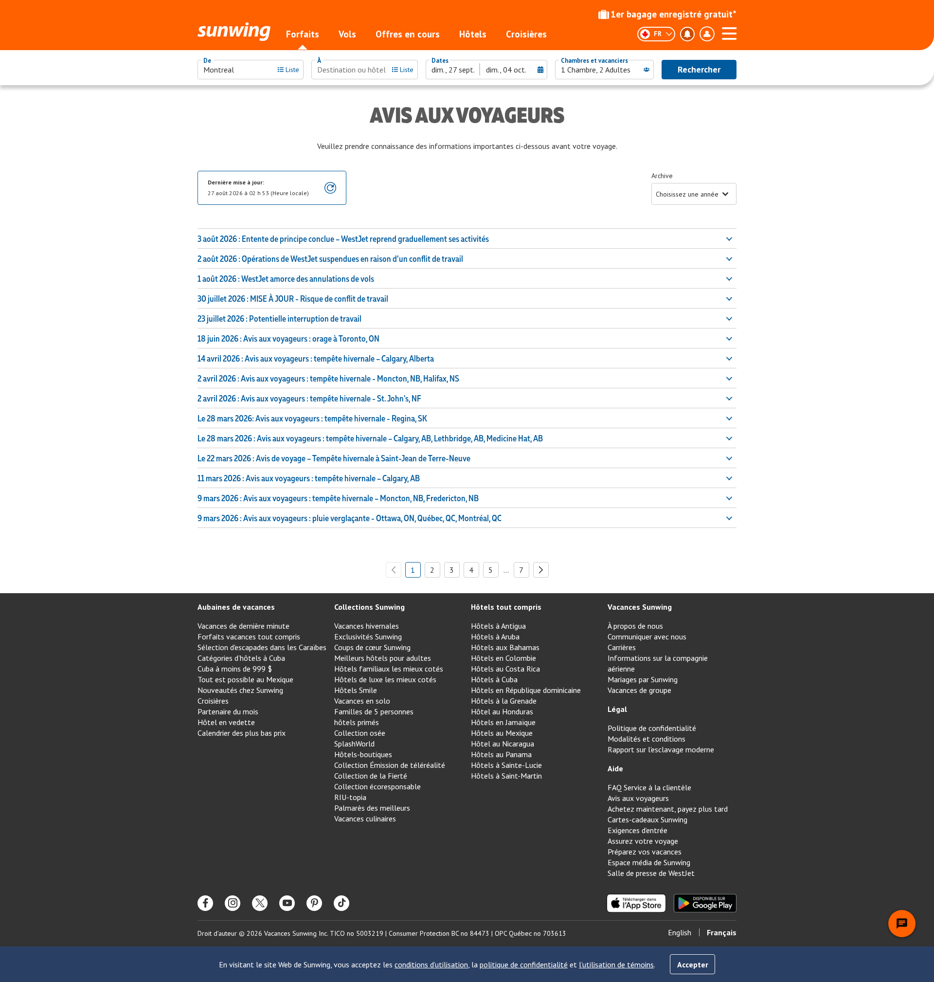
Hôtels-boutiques (363, 754)
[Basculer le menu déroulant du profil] (707, 34)
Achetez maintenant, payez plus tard (668, 809)
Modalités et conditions (646, 739)
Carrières (622, 647)
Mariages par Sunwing (643, 679)
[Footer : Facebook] (205, 903)
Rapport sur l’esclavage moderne (661, 749)
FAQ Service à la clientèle (649, 787)
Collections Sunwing (369, 607)
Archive (662, 175)
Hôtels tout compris (506, 607)
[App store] (636, 903)
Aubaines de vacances (236, 607)
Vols (347, 34)
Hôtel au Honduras (502, 711)
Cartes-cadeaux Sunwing (647, 819)
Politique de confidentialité (652, 728)
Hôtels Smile (355, 690)
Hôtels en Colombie (503, 658)
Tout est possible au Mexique (245, 679)
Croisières (526, 34)
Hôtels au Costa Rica (505, 668)
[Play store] (705, 903)
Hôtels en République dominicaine (526, 690)
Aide (615, 768)
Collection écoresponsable (377, 786)
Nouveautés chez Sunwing (240, 690)
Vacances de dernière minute (243, 626)
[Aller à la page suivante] (541, 570)
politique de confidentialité (524, 964)
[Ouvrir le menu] (729, 32)
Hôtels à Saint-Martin (506, 776)
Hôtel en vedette (226, 722)
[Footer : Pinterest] (314, 903)
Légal (617, 709)
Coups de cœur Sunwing (372, 647)
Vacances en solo (362, 701)
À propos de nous (635, 626)
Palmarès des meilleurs (372, 808)
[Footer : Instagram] (232, 903)
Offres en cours (408, 34)
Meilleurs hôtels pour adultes (382, 658)
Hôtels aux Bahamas (505, 647)
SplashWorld (354, 743)
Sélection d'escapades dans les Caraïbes (262, 647)
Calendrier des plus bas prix (242, 733)
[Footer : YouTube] (287, 903)
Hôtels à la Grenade (504, 701)
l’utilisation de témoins (616, 964)
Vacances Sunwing (640, 607)
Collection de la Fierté (370, 776)
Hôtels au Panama (501, 754)
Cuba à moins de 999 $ (235, 668)
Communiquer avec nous (647, 636)
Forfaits (302, 34)
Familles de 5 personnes (373, 711)
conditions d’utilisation (431, 964)
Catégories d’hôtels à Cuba (241, 658)
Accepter (692, 964)
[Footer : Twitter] (260, 903)
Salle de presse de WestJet (651, 873)
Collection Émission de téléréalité (389, 765)
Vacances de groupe (639, 690)
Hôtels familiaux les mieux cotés (388, 668)
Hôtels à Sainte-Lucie (506, 765)
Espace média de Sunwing (649, 862)
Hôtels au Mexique (502, 733)
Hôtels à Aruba (495, 636)
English (679, 932)
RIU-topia (350, 797)
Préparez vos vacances (645, 851)
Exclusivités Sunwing (368, 636)
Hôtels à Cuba (494, 679)
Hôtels (472, 34)
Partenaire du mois (228, 711)
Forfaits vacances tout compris (249, 636)
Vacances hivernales (366, 626)
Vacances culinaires (365, 818)
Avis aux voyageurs (638, 798)
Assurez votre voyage (643, 841)
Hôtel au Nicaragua (502, 743)
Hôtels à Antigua (498, 626)
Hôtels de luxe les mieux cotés (385, 679)
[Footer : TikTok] (341, 903)
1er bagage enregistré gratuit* (673, 14)
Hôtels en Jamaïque (503, 722)
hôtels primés (356, 722)
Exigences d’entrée (637, 830)
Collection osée (359, 733)
